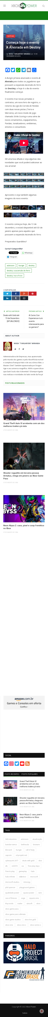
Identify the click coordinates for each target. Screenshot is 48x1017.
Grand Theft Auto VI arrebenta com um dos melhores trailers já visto (23, 424)
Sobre (24, 1013)
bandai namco (11, 844)
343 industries (11, 839)
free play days (34, 866)
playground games (27, 887)
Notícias (10, 36)
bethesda (25, 844)
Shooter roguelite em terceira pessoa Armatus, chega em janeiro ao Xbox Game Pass (23, 476)
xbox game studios (13, 919)
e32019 (14, 866)
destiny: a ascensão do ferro (18, 270)
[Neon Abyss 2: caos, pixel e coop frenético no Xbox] (24, 508)
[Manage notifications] (42, 1011)
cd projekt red (21, 855)
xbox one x (21, 925)
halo (33, 871)
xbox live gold (30, 919)
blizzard (8, 850)
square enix (34, 898)
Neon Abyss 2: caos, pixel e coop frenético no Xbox (23, 527)
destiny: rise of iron (14, 275)
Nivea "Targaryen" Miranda (19, 54)
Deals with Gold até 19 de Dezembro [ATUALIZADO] (11, 318)
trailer (20, 903)
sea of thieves (11, 898)
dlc (6, 866)
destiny (32, 265)
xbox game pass (12, 909)
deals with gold (28, 860)
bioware (36, 844)
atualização (37, 839)
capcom (8, 855)
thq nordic (9, 903)
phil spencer (10, 887)
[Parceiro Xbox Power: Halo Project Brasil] (24, 962)
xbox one (9, 925)
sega (23, 898)
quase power (28, 893)
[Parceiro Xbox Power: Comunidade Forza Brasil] (24, 985)
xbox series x (35, 925)
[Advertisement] (24, 729)
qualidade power (12, 893)
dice (40, 860)
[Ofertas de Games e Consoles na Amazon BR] (24, 709)
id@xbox (22, 876)
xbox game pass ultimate (15, 914)
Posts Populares (30, 774)
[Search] (43, 5)
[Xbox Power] (24, 5)
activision (10, 265)
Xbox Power (31, 1006)
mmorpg (26, 882)
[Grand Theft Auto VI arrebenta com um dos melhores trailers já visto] (24, 406)
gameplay (23, 871)
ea (23, 866)
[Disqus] (24, 578)
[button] (6, 174)
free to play (10, 871)
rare (40, 893)
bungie (21, 265)
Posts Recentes (12, 774)
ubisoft (29, 903)
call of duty (30, 850)
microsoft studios (12, 882)
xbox (38, 903)
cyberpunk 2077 (11, 860)
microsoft (34, 876)
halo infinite (10, 876)
